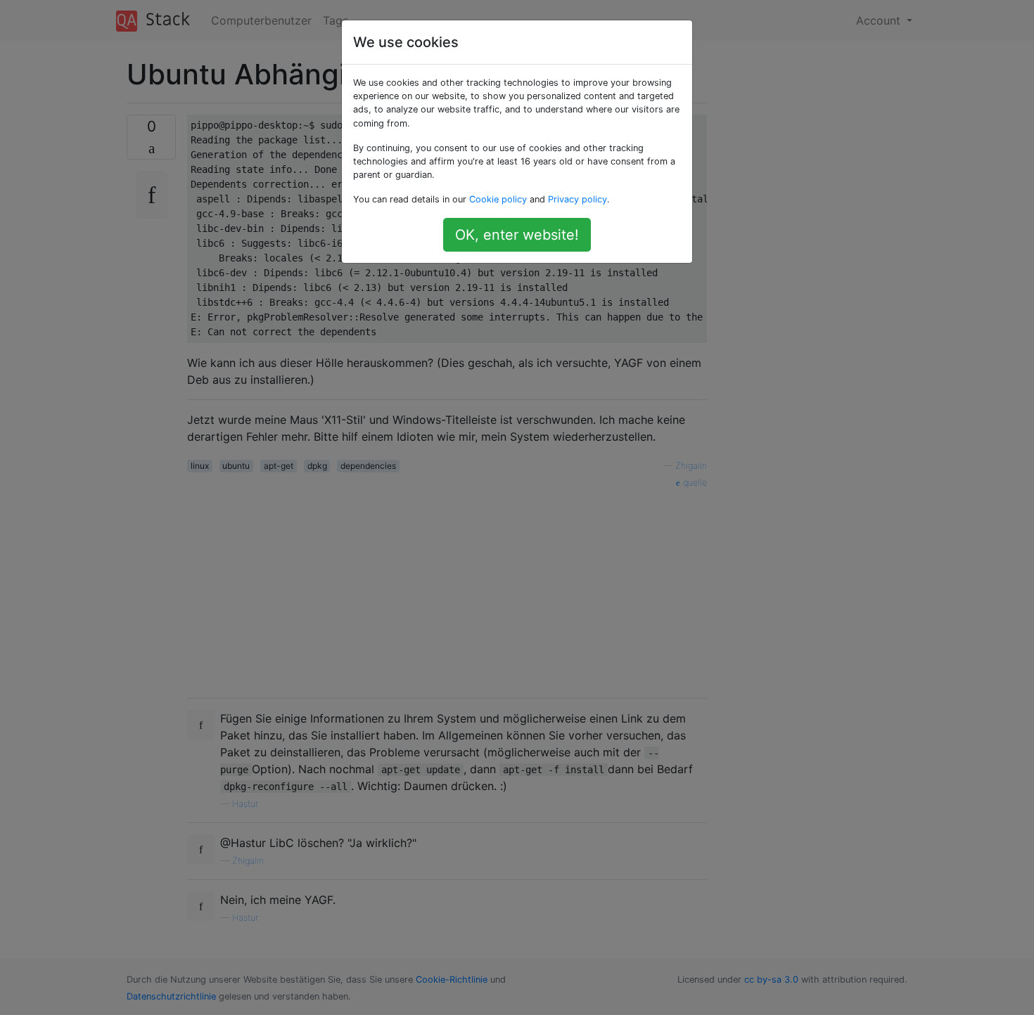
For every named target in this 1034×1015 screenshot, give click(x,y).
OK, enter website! (517, 234)
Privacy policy (577, 199)
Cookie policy (498, 199)
